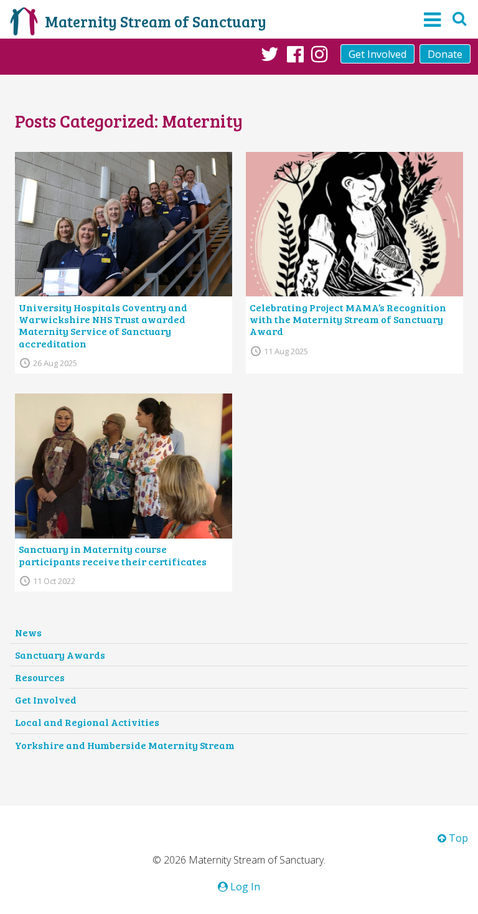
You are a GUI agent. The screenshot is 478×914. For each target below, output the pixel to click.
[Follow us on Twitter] (270, 53)
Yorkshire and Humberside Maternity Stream (125, 744)
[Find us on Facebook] (295, 53)
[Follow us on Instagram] (319, 53)
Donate (445, 54)
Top (457, 838)
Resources (40, 677)
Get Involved (377, 54)
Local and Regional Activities (87, 721)
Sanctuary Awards (60, 654)
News (28, 632)
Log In (244, 886)
